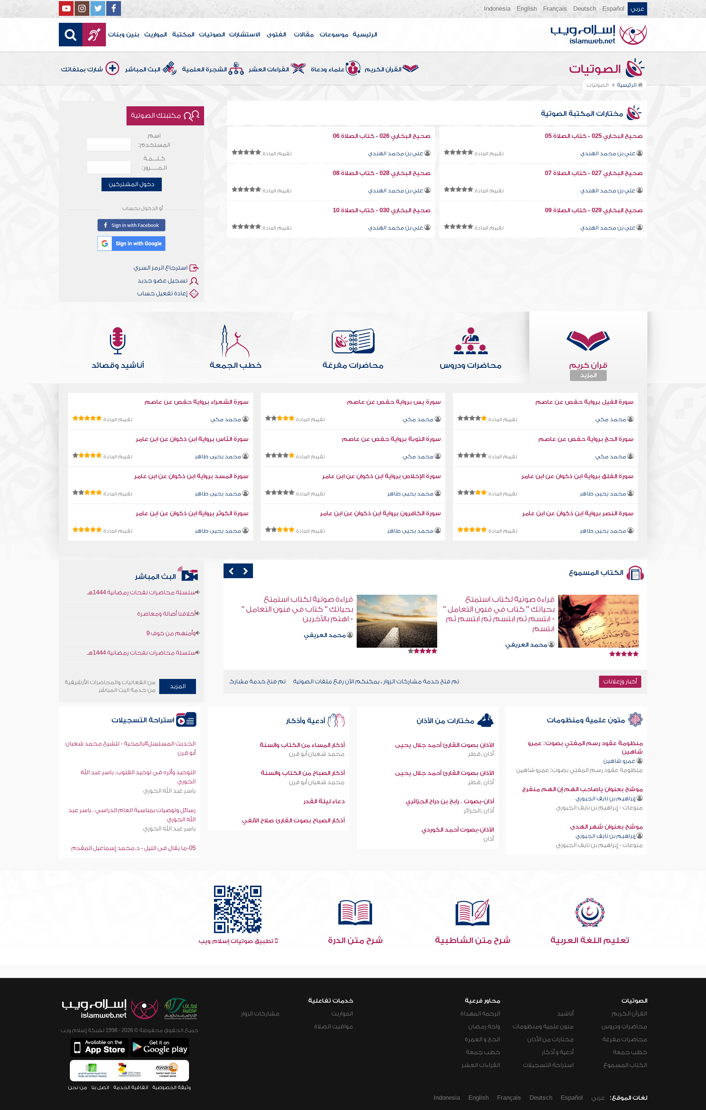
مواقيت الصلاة (333, 1026)
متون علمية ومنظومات (587, 720)
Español (613, 9)
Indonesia (497, 9)
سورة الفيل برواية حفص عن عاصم (584, 402)
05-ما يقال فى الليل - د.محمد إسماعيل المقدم (133, 848)
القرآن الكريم (383, 69)
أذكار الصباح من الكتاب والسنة (303, 773)
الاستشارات (244, 34)
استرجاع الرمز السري (160, 267)
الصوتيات (212, 34)
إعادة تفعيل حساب (162, 293)
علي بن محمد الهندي (607, 153)
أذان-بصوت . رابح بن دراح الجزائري (450, 801)
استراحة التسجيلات (143, 720)
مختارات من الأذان (446, 721)
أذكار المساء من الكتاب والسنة (302, 745)
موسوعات (334, 34)
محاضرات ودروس (624, 1026)
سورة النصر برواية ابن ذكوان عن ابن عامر (578, 513)
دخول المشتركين (131, 184)
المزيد (588, 375)
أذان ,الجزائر (479, 810)
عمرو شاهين (619, 761)
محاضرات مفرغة (624, 1039)
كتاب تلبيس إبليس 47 (316, 599)
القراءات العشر (269, 69)
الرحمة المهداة (480, 1013)
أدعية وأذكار (306, 721)
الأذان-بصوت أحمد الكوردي (457, 829)
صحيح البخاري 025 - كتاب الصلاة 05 (594, 136)
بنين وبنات (123, 34)
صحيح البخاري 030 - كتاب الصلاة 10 (382, 210)
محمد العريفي (526, 635)
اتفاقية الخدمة (130, 1087)
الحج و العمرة (482, 1039)
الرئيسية (365, 34)
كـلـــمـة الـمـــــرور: (154, 163)
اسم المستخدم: (154, 140)
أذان (489, 839)
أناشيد (565, 1013)
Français (555, 9)
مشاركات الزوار (260, 1013)
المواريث (155, 34)
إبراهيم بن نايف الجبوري (605, 799)
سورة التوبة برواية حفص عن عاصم (391, 439)
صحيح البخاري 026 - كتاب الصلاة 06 (382, 136)
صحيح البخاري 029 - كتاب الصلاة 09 (594, 210)
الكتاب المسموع (625, 1065)
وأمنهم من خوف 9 (171, 609)
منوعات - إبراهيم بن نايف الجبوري (599, 807)
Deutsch (584, 9)
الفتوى (276, 34)
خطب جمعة (630, 1052)
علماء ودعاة (328, 69)
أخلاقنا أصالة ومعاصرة (166, 589)
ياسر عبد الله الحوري (169, 790)
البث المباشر (142, 69)
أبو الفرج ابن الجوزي (319, 615)
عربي (637, 9)
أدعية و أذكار (558, 1052)
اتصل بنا (100, 1087)
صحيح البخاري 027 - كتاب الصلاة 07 (594, 173)
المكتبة (183, 34)
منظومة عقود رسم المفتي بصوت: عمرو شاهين (579, 770)
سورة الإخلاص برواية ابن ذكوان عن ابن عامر (381, 476)
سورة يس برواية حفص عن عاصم (394, 402)
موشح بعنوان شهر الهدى (606, 826)
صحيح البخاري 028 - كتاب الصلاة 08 (382, 173)
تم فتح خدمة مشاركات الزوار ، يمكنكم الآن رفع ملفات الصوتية (293, 681)
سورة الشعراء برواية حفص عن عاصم (197, 402)
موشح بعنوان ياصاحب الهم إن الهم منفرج (582, 789)
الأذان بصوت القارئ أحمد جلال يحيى (444, 745)
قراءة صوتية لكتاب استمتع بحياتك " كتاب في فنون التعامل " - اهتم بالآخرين (499, 609)
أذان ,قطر (481, 754)
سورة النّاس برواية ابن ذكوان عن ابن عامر (192, 439)
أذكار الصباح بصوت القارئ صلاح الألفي (293, 820)
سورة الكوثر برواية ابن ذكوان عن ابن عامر (192, 513)
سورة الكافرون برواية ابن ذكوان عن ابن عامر (380, 513)
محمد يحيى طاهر (218, 456)
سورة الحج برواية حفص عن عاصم (586, 439)
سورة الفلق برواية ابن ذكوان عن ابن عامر (577, 476)
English (527, 9)
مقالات (304, 34)
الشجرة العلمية (204, 69)
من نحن (77, 1087)
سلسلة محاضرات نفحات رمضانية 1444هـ (141, 628)
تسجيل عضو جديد (163, 280)
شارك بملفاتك (82, 69)
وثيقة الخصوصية (171, 1087)
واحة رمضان (484, 1026)
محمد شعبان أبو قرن (317, 754)
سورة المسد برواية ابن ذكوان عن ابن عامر (191, 476)
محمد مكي (610, 419)
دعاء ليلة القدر (324, 801)
